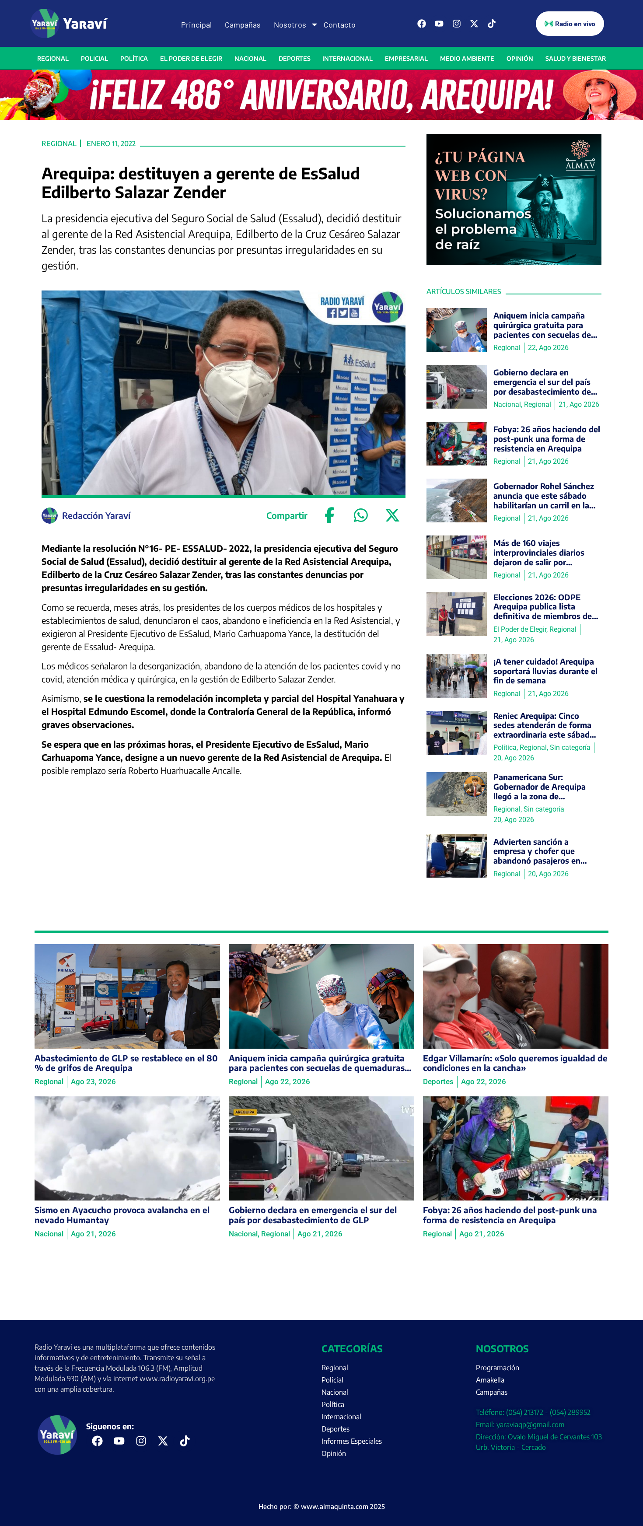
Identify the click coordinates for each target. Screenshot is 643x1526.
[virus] (513, 262)
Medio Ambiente (467, 58)
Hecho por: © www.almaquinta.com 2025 (322, 1506)
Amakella (490, 1380)
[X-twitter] (474, 23)
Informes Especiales (352, 1441)
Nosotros (290, 24)
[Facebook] (421, 23)
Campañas (243, 24)
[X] (392, 515)
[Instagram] (456, 23)
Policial (94, 58)
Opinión (520, 58)
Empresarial (406, 58)
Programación (497, 1367)
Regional (53, 58)
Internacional (347, 58)
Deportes (295, 58)
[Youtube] (439, 23)
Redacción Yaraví (96, 515)
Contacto (340, 24)
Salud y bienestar (575, 58)
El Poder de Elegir (191, 58)
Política (134, 58)
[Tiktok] (491, 23)
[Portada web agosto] (321, 117)
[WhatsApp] (361, 515)
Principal (196, 24)
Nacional (250, 58)
